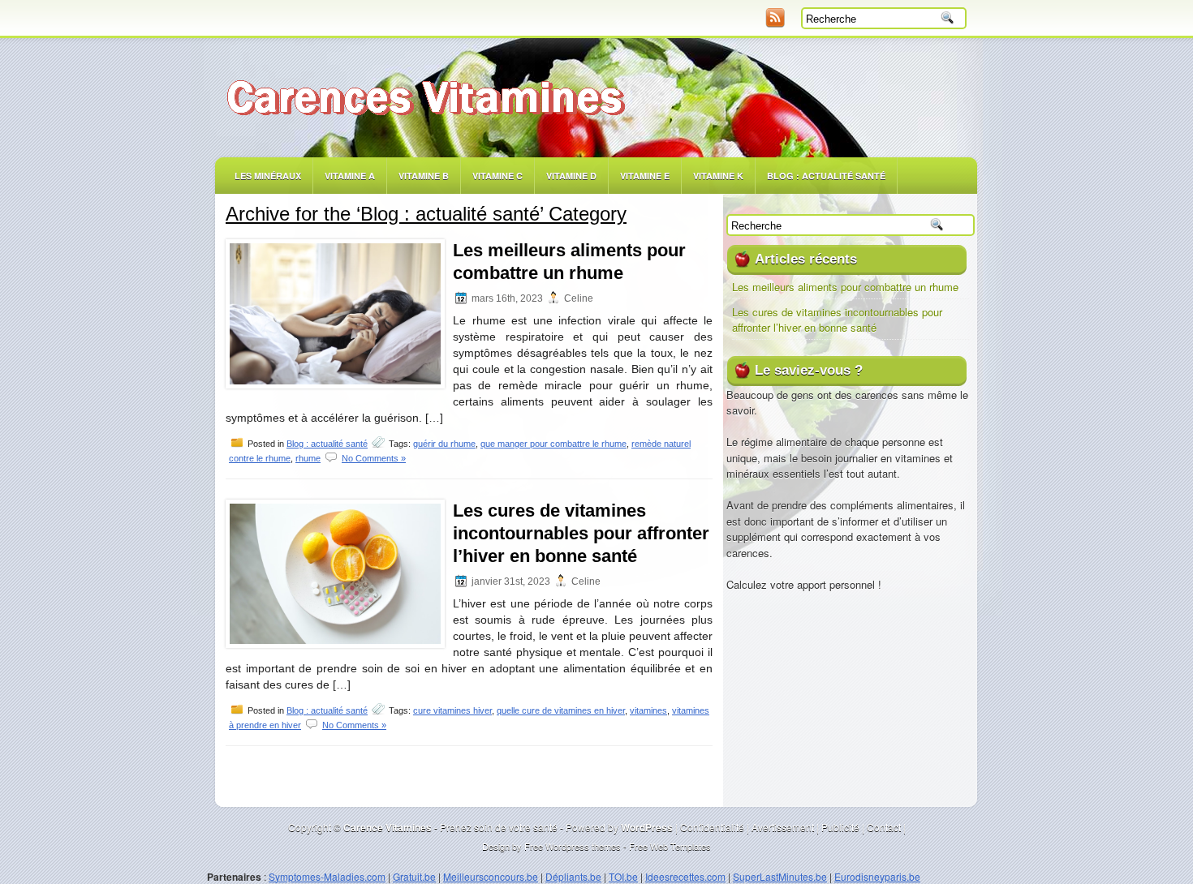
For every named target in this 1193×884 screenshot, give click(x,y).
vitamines (648, 710)
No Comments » (374, 458)
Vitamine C (497, 176)
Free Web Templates (670, 845)
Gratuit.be (414, 876)
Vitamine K (718, 176)
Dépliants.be (573, 876)
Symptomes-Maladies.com (327, 876)
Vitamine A (350, 176)
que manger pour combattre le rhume (553, 443)
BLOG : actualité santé (826, 176)
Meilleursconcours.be (490, 876)
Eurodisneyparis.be (877, 876)
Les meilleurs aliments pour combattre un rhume (845, 286)
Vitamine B (423, 176)
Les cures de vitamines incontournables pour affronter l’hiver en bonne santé (581, 533)
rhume (308, 458)
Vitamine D (571, 176)
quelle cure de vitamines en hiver (561, 710)
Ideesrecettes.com (685, 876)
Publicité (840, 827)
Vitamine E (645, 176)
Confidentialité (712, 827)
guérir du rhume (444, 443)
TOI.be (623, 876)
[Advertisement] (411, 21)
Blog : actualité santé (327, 443)
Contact (884, 827)
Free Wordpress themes (572, 845)
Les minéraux (268, 176)
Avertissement (783, 827)
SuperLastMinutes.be (780, 876)
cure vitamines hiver (452, 710)
